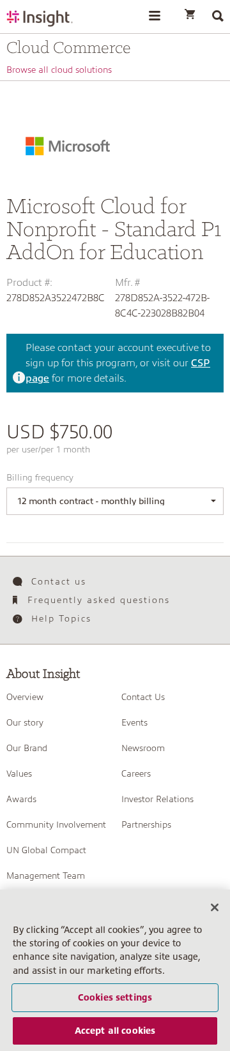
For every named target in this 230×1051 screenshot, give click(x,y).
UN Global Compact (46, 850)
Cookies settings (115, 997)
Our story (24, 722)
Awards (21, 799)
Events (134, 722)
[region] (115, 970)
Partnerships (146, 824)
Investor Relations (157, 799)
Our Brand (26, 748)
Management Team (45, 875)
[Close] (215, 907)
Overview (24, 697)
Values (19, 773)
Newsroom (143, 748)
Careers (136, 773)
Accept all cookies (115, 1030)
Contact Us (143, 697)
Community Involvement (56, 824)
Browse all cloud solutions (59, 69)
